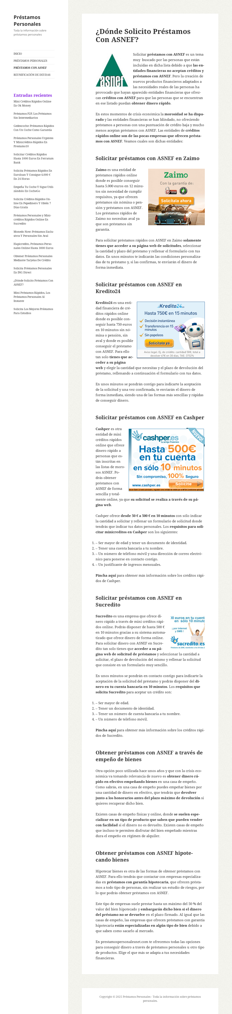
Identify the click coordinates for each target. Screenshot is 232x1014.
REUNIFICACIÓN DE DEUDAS (32, 75)
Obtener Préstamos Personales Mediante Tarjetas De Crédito (33, 258)
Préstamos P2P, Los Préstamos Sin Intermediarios (32, 116)
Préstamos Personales (27, 20)
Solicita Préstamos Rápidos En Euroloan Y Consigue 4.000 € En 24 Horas (33, 175)
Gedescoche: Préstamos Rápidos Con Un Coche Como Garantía (34, 128)
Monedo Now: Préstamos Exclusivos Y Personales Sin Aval (34, 234)
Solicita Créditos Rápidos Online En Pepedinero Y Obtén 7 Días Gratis (32, 203)
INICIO (18, 54)
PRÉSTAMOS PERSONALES (30, 61)
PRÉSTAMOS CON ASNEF (30, 68)
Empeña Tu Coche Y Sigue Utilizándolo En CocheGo (34, 189)
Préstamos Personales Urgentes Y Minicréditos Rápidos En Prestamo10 (33, 142)
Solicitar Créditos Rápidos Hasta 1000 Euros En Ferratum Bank (33, 158)
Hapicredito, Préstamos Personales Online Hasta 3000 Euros (33, 246)
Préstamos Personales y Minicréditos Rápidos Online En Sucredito (32, 219)
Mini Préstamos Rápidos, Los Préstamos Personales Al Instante (32, 297)
